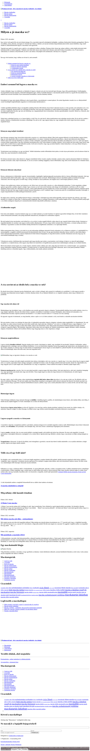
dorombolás (57, 588)
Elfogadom (14, 749)
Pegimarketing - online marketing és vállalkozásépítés (15, 659)
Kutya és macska (9, 564)
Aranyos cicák (8, 561)
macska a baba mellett (57, 590)
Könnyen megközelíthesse (18, 73)
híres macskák (74, 588)
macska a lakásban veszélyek (75, 590)
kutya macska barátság (38, 590)
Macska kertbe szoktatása (11, 606)
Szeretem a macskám (10, 578)
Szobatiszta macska (9, 580)
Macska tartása (8, 14)
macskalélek (63, 592)
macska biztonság (17, 592)
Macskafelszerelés (9, 575)
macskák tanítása (14, 597)
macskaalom (5, 592)
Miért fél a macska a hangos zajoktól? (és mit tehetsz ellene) (20, 609)
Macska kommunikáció (10, 567)
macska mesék (72, 592)
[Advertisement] (45, 269)
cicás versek (51, 587)
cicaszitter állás (4, 588)
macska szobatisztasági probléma (52, 595)
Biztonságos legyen (16, 74)
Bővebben (24, 749)
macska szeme (34, 595)
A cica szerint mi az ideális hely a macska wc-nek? (22, 70)
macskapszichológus (26, 595)
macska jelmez (36, 592)
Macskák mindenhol (9, 576)
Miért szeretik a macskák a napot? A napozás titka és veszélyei (21, 604)
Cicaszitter (7, 17)
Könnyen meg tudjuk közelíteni (20, 65)
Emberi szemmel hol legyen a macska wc (19, 63)
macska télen (5, 597)
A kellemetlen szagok (17, 68)
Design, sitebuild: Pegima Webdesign (11, 744)
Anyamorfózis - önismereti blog (9, 662)
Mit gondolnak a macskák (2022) (13, 535)
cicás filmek (44, 588)
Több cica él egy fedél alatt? (15, 77)
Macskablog (7, 645)
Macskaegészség (8, 572)
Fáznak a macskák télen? (11, 611)
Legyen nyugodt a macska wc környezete (22, 76)
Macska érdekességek (10, 15)
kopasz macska (29, 590)
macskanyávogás (15, 595)
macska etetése (28, 592)
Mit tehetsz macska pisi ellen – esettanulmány (17, 519)
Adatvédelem (8, 5)
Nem (19, 749)
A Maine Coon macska (9, 503)
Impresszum (7, 650)
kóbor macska (46, 590)
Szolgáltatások (8, 3)
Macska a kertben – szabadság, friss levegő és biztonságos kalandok (23, 607)
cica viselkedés (34, 588)
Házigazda (7, 2)
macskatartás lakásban (76, 594)
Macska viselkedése (9, 12)
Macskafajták (8, 573)
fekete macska (66, 588)
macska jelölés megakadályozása (48, 592)
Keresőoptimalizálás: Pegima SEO (10, 741)
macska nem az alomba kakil (13, 706)
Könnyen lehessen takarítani (19, 66)
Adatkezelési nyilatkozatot (16, 735)
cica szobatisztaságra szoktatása (19, 588)
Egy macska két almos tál (18, 71)
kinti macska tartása (16, 590)
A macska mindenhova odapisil (12, 486)
